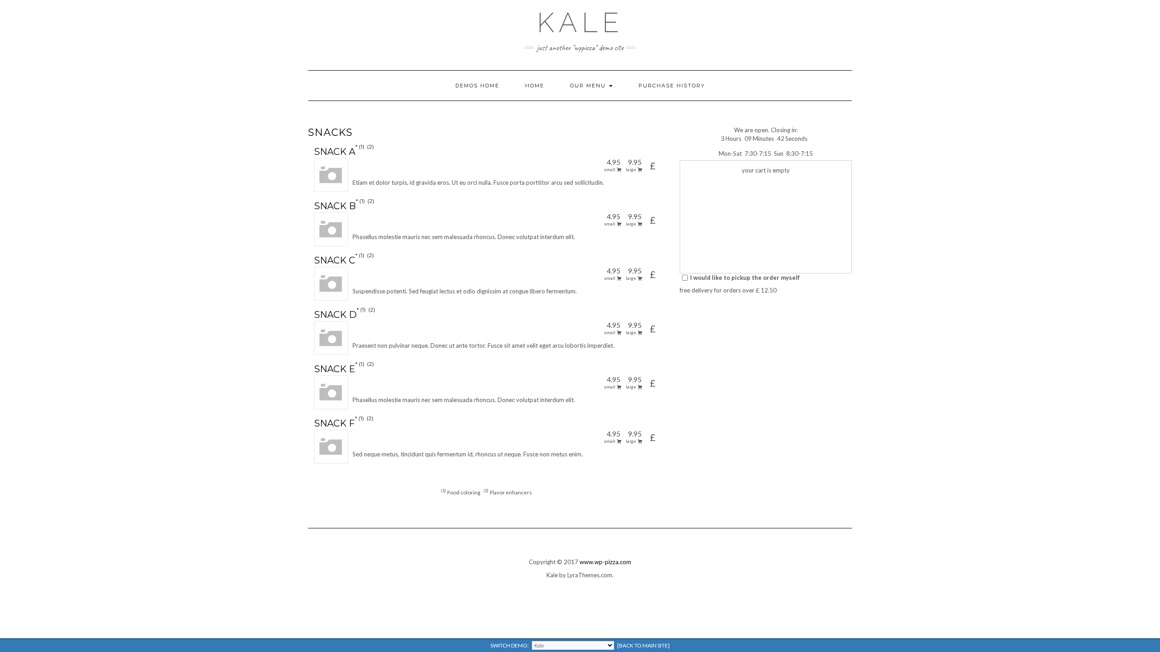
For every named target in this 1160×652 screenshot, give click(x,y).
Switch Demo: (580, 645)
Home (534, 85)
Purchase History (671, 85)
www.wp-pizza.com (605, 562)
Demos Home (477, 85)
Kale (580, 22)
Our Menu (589, 85)
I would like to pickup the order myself (745, 277)
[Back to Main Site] (643, 645)
